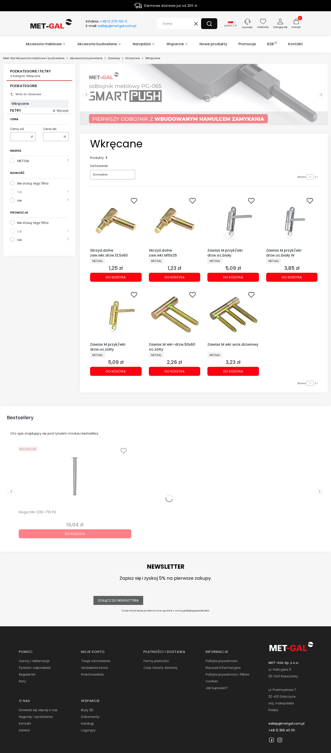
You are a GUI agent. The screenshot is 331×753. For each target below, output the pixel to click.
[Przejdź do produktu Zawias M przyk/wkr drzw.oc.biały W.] (292, 220)
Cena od (17, 129)
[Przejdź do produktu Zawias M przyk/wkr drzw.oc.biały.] (233, 220)
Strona (301, 177)
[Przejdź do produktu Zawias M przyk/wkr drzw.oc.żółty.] (116, 314)
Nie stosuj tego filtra (32, 183)
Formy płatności (156, 661)
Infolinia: (106, 21)
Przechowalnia (92, 674)
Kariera (24, 730)
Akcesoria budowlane (86, 58)
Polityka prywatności (222, 661)
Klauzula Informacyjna (223, 667)
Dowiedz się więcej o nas (38, 710)
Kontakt (25, 723)
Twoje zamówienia (95, 661)
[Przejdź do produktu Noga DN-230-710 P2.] (75, 476)
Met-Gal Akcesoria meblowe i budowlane (34, 58)
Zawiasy (114, 58)
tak (19, 192)
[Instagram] (280, 740)
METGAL (23, 161)
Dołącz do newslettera (118, 600)
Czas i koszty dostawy (160, 667)
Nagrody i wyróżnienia (36, 717)
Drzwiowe (132, 58)
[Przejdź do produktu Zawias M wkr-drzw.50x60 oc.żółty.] (174, 314)
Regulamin (27, 674)
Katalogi (87, 723)
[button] (209, 23)
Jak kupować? (217, 688)
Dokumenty (90, 717)
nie (19, 200)
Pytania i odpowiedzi (35, 667)
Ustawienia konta (94, 667)
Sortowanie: (99, 166)
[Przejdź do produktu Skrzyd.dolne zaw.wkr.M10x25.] (174, 220)
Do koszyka (116, 277)
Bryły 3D (87, 710)
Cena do (50, 129)
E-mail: (111, 26)
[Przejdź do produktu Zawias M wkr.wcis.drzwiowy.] (233, 314)
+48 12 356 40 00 (281, 730)
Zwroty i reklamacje (34, 661)
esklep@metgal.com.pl (286, 723)
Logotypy (88, 730)
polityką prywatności (196, 610)
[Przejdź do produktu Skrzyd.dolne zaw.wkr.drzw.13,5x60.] (116, 220)
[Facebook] (271, 740)
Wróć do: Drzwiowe (28, 94)
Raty (22, 681)
